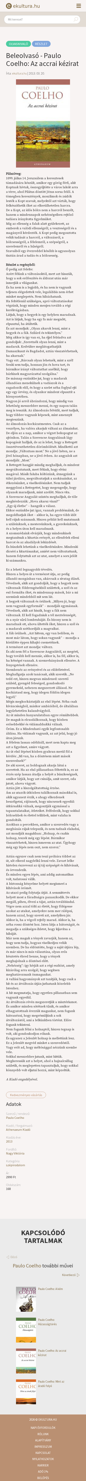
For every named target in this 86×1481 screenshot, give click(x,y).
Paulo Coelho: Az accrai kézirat (52, 1353)
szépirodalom (15, 1165)
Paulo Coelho (15, 1118)
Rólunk (43, 1434)
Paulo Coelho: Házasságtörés (47, 1322)
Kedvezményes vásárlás (26, 1095)
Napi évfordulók (43, 1428)
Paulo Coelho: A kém (50, 1289)
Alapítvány (43, 1440)
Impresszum (43, 1447)
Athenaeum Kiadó (18, 1130)
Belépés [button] (43, 1478)
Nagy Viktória (15, 1153)
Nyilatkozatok (43, 1459)
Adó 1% (43, 1471)
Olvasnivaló (18, 44)
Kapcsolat (43, 1453)
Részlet (41, 44)
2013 (9, 1141)
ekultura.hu (19, 73)
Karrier (43, 1465)
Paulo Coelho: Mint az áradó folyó (51, 1384)
